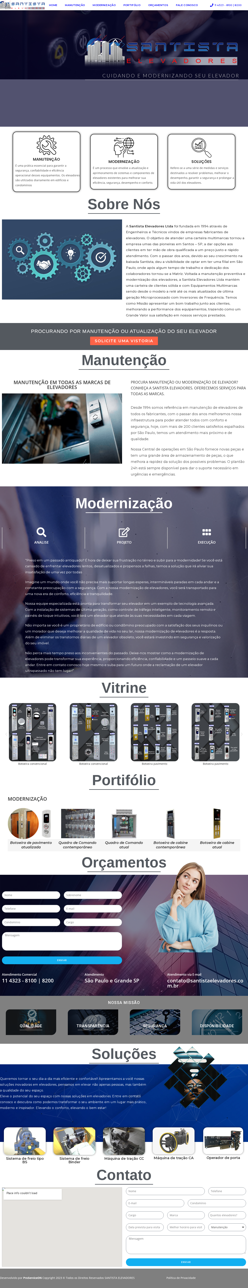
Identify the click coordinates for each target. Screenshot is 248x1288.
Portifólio (131, 5)
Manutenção (75, 5)
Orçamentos (158, 5)
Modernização (104, 5)
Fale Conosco (187, 5)
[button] (6, 734)
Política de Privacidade (181, 1278)
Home (53, 5)
